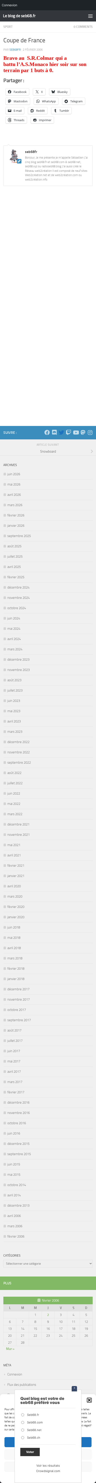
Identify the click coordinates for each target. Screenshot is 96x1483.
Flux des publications (21, 1385)
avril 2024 (14, 639)
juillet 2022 (15, 783)
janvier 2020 (15, 917)
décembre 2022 (18, 742)
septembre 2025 (19, 536)
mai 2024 (13, 629)
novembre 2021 (18, 835)
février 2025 (15, 577)
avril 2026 (14, 495)
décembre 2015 (18, 1144)
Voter (30, 1452)
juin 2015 (13, 1164)
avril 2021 (14, 855)
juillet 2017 (15, 1041)
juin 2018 (13, 927)
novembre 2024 (18, 598)
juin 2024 (13, 618)
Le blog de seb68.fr (19, 15)
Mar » (10, 1349)
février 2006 (15, 1236)
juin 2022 (13, 793)
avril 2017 (14, 1072)
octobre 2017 (16, 1010)
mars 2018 (14, 958)
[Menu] (90, 15)
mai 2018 (13, 938)
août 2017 (14, 1030)
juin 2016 (13, 1133)
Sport (8, 27)
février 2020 (15, 907)
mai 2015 (13, 1175)
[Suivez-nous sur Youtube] (75, 432)
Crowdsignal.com (48, 1471)
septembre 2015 (19, 1154)
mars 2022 (14, 814)
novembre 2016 (18, 1113)
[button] (89, 1400)
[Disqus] (48, 251)
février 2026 (15, 515)
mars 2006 (14, 1226)
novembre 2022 (18, 752)
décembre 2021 (18, 824)
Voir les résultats (48, 1465)
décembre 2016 (18, 1102)
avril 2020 (14, 886)
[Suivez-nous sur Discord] (54, 432)
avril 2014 (14, 1195)
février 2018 (15, 969)
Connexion (14, 1374)
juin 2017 (13, 1051)
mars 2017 (14, 1082)
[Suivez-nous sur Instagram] (90, 432)
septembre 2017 (19, 1020)
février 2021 (15, 866)
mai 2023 (13, 711)
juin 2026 (13, 474)
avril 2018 (14, 948)
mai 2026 (13, 484)
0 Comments (83, 27)
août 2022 (14, 773)
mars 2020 (14, 896)
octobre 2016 (16, 1123)
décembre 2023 (18, 660)
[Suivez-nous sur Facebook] (47, 432)
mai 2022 (13, 804)
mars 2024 (14, 649)
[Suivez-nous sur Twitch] (68, 432)
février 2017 (15, 1092)
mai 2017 (13, 1061)
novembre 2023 (18, 670)
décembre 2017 (18, 989)
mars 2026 (14, 505)
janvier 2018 (15, 979)
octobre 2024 (16, 608)
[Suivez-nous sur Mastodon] (83, 432)
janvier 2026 (15, 526)
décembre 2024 (18, 587)
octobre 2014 (16, 1185)
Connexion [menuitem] (9, 5)
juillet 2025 (15, 557)
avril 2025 (14, 567)
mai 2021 (13, 845)
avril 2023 (14, 721)
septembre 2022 (19, 763)
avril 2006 (14, 1216)
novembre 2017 (18, 999)
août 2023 (14, 680)
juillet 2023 (15, 690)
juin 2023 (13, 701)
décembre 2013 (18, 1206)
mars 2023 (14, 732)
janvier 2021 (15, 876)
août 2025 (14, 546)
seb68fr (15, 49)
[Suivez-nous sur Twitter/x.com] (61, 432)
